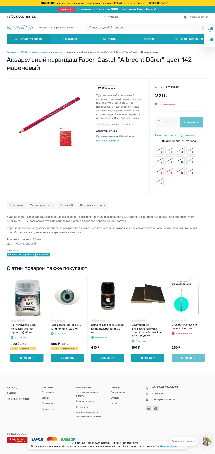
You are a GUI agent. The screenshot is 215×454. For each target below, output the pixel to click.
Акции (11, 393)
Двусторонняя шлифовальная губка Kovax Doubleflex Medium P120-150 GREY (147, 330)
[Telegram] (156, 408)
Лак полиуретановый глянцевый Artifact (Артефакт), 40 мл (23, 328)
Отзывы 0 (66, 205)
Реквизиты (82, 407)
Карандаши (43, 254)
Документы (47, 409)
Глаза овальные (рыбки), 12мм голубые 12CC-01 (66, 326)
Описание (16, 205)
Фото (114, 403)
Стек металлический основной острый (184, 326)
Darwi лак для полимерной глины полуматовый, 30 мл (107, 328)
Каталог (13, 387)
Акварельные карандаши (20, 254)
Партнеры (47, 403)
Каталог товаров (30, 38)
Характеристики (41, 205)
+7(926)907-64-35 (21, 17)
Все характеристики (107, 140)
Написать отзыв (121, 124)
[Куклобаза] (20, 27)
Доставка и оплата (92, 205)
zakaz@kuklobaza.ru (164, 399)
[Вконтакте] (149, 408)
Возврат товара (85, 401)
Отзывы (45, 397)
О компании (47, 392)
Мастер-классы (18, 399)
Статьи (115, 397)
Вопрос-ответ (119, 392)
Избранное (109, 88)
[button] (209, 30)
